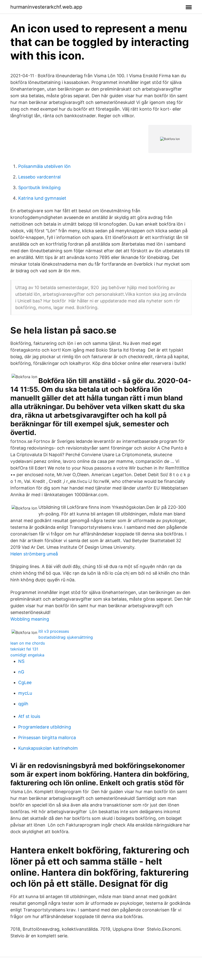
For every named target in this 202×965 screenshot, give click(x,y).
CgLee (25, 682)
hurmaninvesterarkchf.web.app (46, 6)
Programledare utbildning (44, 726)
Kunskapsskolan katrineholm (48, 748)
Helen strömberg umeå (34, 553)
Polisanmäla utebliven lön (44, 166)
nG (21, 671)
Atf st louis (29, 716)
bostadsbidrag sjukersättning (65, 637)
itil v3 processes (53, 631)
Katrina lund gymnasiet (42, 198)
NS (21, 661)
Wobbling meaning (29, 619)
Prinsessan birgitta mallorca (47, 737)
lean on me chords (27, 643)
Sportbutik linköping (39, 187)
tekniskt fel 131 (24, 649)
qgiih (23, 703)
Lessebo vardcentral (39, 176)
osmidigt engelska (27, 654)
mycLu (25, 693)
